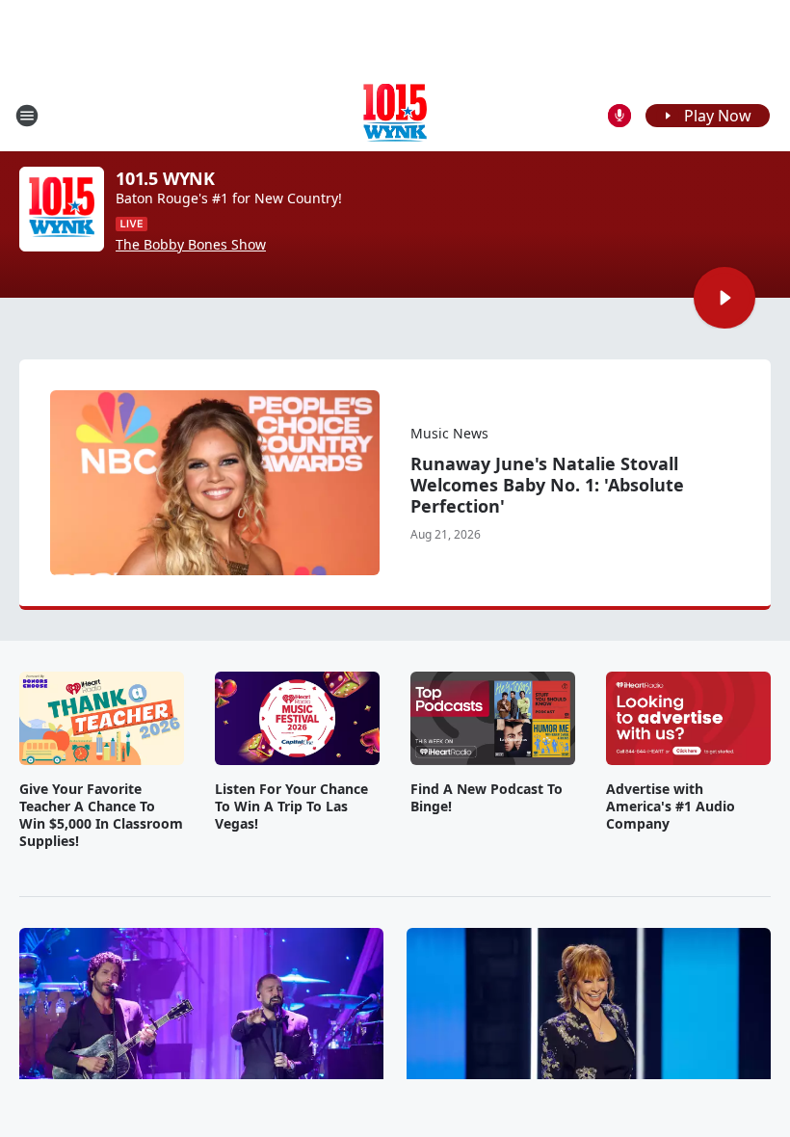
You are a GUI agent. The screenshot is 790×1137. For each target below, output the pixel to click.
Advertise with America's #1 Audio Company (670, 806)
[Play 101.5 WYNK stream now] (61, 209)
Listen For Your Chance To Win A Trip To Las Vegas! (291, 806)
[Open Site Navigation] (27, 115)
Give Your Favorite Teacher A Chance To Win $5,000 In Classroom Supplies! (101, 815)
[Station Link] (395, 115)
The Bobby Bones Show (191, 244)
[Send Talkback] (619, 115)
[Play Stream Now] (724, 298)
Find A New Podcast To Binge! (486, 797)
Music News (449, 433)
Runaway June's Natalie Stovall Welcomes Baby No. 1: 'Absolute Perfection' (547, 484)
